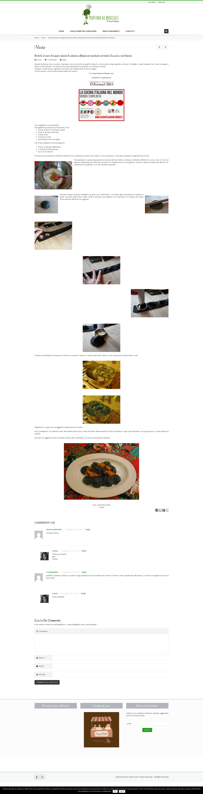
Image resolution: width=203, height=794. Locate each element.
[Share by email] (167, 510)
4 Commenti (52, 60)
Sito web (42, 674)
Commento (43, 631)
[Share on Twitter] (160, 510)
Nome (42, 658)
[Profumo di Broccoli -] (100, 16)
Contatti (130, 31)
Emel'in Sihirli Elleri (54, 529)
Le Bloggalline (52, 572)
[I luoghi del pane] (101, 729)
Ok (115, 791)
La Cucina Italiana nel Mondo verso (102, 73)
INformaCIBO (101, 84)
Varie (43, 38)
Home (61, 31)
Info (122, 791)
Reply (88, 529)
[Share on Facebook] (156, 510)
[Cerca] (166, 31)
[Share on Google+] (163, 510)
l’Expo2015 (96, 78)
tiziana (55, 551)
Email (41, 666)
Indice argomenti (111, 31)
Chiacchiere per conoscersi (83, 31)
